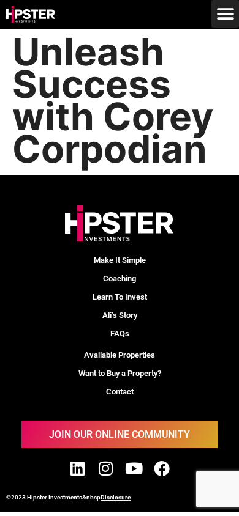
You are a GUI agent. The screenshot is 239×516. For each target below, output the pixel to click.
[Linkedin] (77, 468)
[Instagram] (105, 468)
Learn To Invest (120, 296)
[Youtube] (134, 468)
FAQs (119, 333)
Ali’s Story (119, 315)
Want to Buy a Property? (119, 373)
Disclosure (116, 497)
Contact (120, 391)
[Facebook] (162, 468)
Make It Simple (120, 260)
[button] (225, 14)
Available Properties (119, 354)
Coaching (119, 278)
